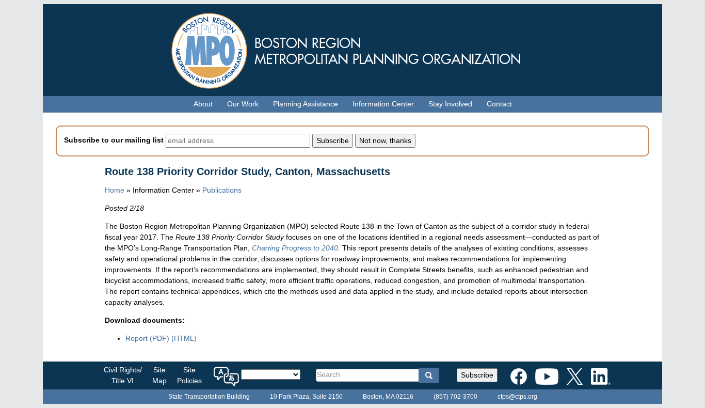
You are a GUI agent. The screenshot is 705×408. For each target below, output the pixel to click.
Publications (222, 190)
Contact (499, 104)
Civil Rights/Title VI (123, 375)
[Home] (352, 48)
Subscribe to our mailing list (114, 140)
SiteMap (159, 375)
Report (147, 338)
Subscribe (477, 375)
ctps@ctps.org (517, 396)
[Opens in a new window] (518, 374)
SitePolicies (189, 375)
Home (114, 190)
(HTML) (184, 338)
